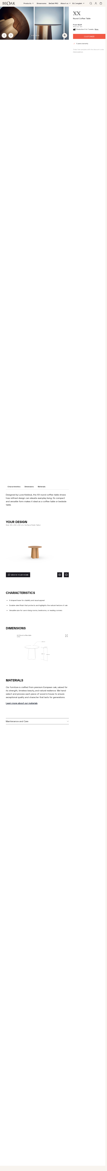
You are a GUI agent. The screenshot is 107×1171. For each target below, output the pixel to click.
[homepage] (9, 3)
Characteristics (14, 487)
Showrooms (41, 3)
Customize (89, 36)
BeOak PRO (53, 3)
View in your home (19, 575)
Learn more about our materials (22, 703)
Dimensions (29, 487)
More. (97, 29)
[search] (91, 3)
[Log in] (96, 3)
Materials (41, 487)
